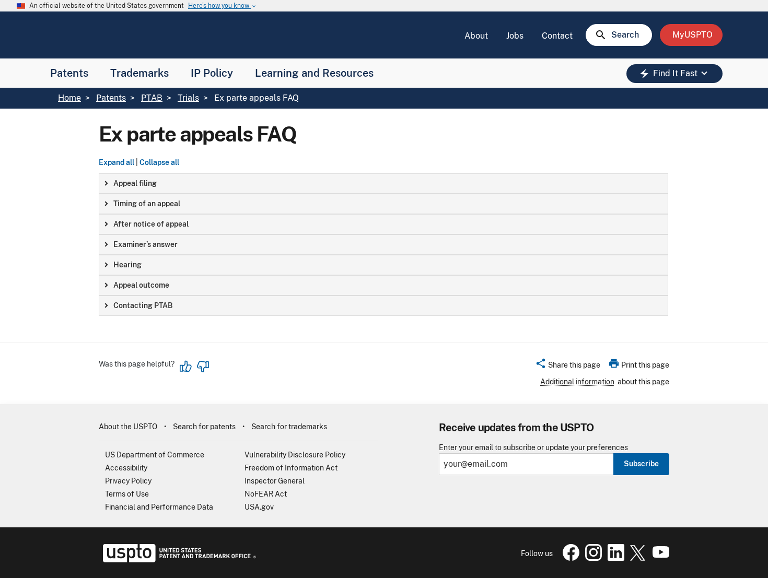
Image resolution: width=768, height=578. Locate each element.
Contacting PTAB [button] (142, 305)
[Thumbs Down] (202, 366)
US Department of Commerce (154, 455)
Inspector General (275, 481)
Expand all (116, 162)
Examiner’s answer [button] (145, 244)
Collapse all (159, 162)
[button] (567, 366)
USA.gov (259, 507)
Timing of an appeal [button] (146, 203)
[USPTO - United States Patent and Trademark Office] (177, 560)
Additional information (577, 382)
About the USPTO (128, 426)
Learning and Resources (314, 73)
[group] (383, 183)
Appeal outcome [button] (141, 285)
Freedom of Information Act (291, 468)
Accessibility (126, 468)
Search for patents (204, 426)
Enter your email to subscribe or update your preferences (533, 448)
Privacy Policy (128, 481)
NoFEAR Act (266, 494)
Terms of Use (127, 494)
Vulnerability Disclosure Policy (295, 455)
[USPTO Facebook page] (568, 558)
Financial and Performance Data (159, 507)
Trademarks (139, 73)
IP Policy (212, 73)
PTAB (151, 98)
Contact (557, 36)
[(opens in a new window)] (591, 558)
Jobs (514, 36)
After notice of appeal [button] (151, 224)
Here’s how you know (222, 6)
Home (69, 98)
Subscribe (641, 463)
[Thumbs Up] (186, 366)
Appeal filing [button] (135, 183)
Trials (188, 98)
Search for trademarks (289, 426)
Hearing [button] (127, 265)
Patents (69, 73)
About (476, 36)
